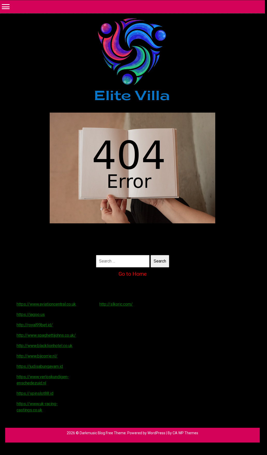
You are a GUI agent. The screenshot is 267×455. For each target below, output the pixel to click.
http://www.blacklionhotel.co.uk (44, 345)
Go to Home (132, 274)
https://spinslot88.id (35, 393)
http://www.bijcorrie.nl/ (37, 356)
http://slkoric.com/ (116, 304)
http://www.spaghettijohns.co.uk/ (46, 335)
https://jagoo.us (31, 314)
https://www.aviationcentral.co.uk (46, 304)
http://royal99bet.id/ (35, 324)
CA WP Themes (185, 433)
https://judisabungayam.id (40, 366)
